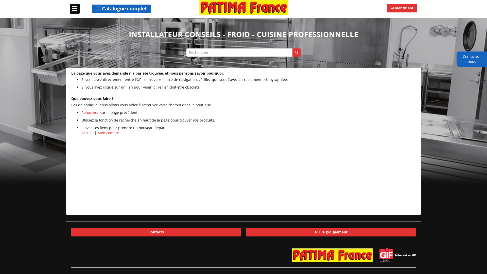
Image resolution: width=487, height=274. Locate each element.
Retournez (90, 112)
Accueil (87, 132)
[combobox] (243, 52)
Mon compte (108, 132)
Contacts (156, 232)
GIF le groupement (331, 232)
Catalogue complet (124, 8)
